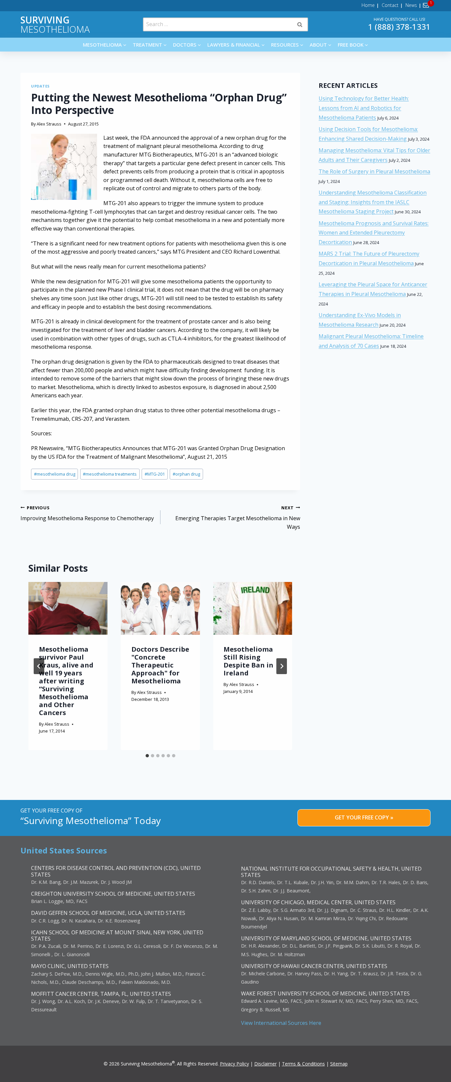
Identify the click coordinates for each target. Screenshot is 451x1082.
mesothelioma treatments (110, 474)
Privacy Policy (234, 1064)
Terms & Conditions (303, 1064)
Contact (390, 5)
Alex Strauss (49, 124)
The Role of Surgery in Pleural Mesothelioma (374, 171)
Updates (40, 86)
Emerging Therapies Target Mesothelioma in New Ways (237, 517)
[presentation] (68, 608)
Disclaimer (265, 1064)
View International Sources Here (281, 1023)
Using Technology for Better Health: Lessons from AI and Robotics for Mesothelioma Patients (364, 108)
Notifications (427, 5)
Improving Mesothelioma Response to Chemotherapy (87, 513)
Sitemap (339, 1064)
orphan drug (186, 474)
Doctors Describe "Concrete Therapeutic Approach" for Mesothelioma (160, 665)
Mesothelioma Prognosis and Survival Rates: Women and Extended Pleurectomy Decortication (374, 233)
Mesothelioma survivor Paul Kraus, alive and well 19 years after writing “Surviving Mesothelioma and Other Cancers (66, 681)
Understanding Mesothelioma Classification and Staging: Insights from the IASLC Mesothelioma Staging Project (373, 202)
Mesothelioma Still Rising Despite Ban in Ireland (248, 661)
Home (368, 5)
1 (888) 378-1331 (399, 26)
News (411, 5)
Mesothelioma (55, 24)
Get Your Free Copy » (364, 817)
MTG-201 (155, 474)
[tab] (147, 755)
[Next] (281, 666)
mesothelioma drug (54, 474)
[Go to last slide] (39, 666)
